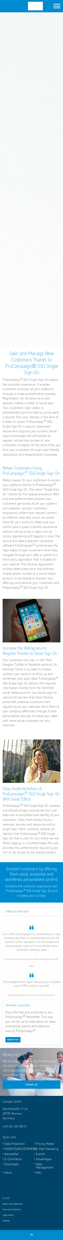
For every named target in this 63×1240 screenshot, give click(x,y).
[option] (31, 229)
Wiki (38, 1172)
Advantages (44, 1159)
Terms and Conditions (12, 1210)
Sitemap (6, 1221)
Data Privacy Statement (13, 1204)
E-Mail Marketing (47, 1149)
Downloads (11, 1164)
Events (40, 1154)
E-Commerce (13, 1159)
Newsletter (11, 1154)
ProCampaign (26, 6)
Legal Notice (8, 1215)
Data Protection (14, 1144)
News (8, 1172)
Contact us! (32, 1084)
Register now (13, 1040)
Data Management (45, 1166)
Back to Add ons (18, 911)
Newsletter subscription (17, 1005)
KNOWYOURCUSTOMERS (16, 1149)
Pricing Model (45, 1144)
